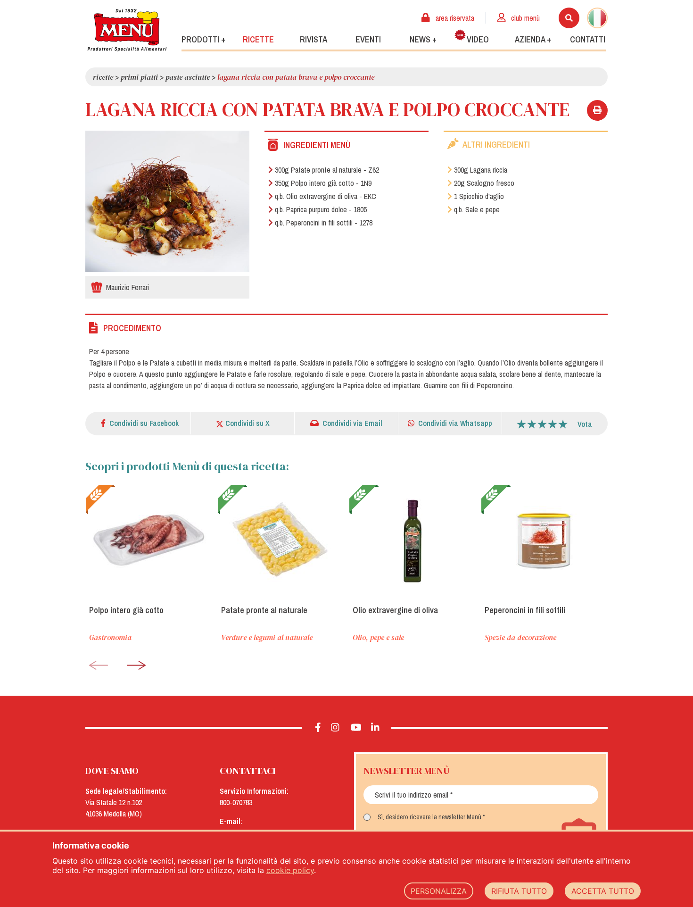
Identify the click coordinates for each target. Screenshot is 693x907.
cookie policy (290, 870)
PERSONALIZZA (439, 891)
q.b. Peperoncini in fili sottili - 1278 (323, 222)
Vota (585, 424)
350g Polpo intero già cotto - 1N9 (323, 183)
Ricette (258, 39)
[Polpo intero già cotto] (149, 541)
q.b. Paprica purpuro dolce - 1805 (321, 209)
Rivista (313, 39)
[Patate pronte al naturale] (281, 541)
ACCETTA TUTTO (602, 891)
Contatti (587, 39)
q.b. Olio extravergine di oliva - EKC (325, 196)
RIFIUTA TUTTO (519, 891)
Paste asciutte (187, 77)
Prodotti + (203, 39)
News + (423, 39)
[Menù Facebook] (318, 727)
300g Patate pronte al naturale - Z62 (327, 170)
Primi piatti (139, 77)
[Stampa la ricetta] (597, 110)
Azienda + (533, 39)
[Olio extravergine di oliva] (412, 541)
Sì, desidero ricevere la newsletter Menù (429, 817)
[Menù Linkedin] (375, 727)
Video (478, 39)
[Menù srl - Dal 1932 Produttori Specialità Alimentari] (126, 30)
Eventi (368, 39)
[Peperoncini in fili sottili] (544, 541)
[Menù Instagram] (335, 727)
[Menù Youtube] (356, 727)
